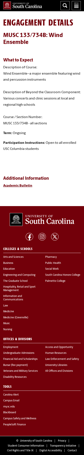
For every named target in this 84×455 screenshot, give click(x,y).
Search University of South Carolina (65, 5)
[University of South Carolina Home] (22, 5)
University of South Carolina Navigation (76, 5)
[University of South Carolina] (42, 219)
